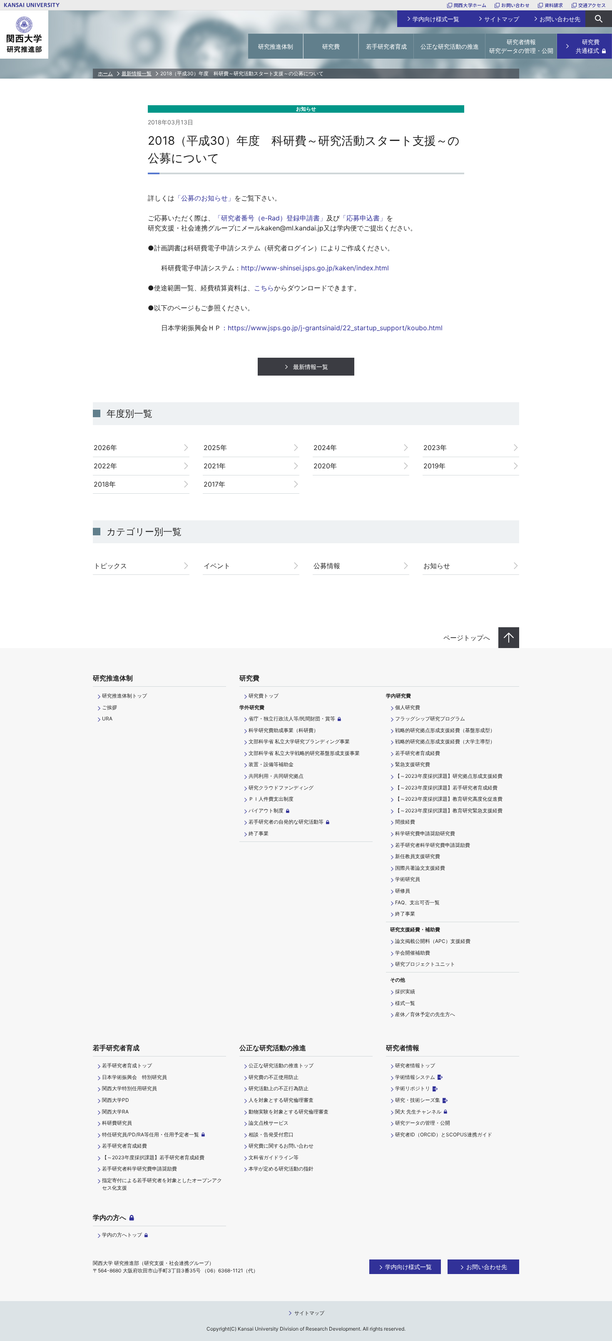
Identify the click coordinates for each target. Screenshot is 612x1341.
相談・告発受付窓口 (271, 1134)
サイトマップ (309, 1313)
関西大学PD (115, 1100)
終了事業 (259, 833)
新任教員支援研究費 (417, 856)
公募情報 (326, 566)
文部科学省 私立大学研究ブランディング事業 (299, 741)
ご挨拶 (109, 707)
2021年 (215, 466)
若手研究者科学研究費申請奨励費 (432, 845)
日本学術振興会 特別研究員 (134, 1077)
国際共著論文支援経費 (420, 868)
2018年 (105, 484)
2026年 (105, 447)
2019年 (434, 466)
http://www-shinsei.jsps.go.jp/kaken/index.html (315, 268)
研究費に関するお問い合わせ (281, 1146)
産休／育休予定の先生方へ (425, 1014)
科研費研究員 (117, 1123)
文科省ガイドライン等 (274, 1157)
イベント (217, 566)
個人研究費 (407, 707)
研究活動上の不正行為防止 (278, 1088)
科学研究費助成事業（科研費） (283, 730)
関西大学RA (115, 1111)
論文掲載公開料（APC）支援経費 (432, 941)
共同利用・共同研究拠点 (276, 776)
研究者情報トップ (415, 1065)
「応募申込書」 (363, 218)
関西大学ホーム (470, 5)
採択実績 (405, 991)
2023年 (435, 447)
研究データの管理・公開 (422, 1123)
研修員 (402, 891)
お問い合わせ (515, 5)
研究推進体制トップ (124, 696)
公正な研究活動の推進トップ (281, 1065)
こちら (264, 288)
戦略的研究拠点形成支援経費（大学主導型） (445, 741)
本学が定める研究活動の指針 (281, 1168)
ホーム (105, 73)
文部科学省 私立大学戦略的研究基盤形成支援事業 (304, 753)
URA (107, 718)
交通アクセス (592, 5)
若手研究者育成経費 (417, 753)
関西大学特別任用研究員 (129, 1088)
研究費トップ (264, 696)
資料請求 (554, 5)
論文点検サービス (269, 1123)
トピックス (110, 566)
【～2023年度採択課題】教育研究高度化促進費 (449, 799)
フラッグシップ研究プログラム (430, 718)
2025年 (215, 447)
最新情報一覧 (137, 73)
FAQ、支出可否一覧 (417, 902)
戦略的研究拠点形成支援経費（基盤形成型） (445, 730)
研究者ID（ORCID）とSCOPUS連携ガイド (443, 1134)
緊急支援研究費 (412, 764)
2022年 (105, 466)
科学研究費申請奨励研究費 (425, 833)
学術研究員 (407, 879)
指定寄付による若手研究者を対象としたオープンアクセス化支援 (162, 1184)
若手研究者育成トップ (127, 1065)
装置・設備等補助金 (271, 764)
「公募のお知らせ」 (204, 198)
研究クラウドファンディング (281, 787)
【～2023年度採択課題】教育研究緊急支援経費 (449, 810)
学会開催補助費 (412, 953)
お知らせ (436, 566)
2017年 (214, 484)
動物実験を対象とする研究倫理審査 (288, 1111)
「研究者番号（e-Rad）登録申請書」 (270, 218)
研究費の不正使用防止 (274, 1077)
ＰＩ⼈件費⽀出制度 (271, 799)
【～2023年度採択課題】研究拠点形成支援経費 (449, 776)
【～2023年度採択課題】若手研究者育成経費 (446, 787)
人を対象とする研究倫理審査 (281, 1100)
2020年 (325, 466)
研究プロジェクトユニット (425, 964)
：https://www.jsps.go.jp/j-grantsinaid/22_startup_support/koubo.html (332, 328)
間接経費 (405, 822)
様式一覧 (405, 1003)
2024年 (325, 447)
